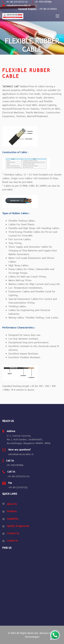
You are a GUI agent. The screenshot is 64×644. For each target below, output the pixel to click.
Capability (12, 518)
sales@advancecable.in (18, 5)
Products (12, 511)
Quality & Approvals (18, 526)
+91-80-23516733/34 (16, 1)
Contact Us (13, 533)
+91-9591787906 (43, 1)
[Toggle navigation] (57, 16)
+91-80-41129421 (48, 9)
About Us (12, 504)
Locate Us (12, 540)
